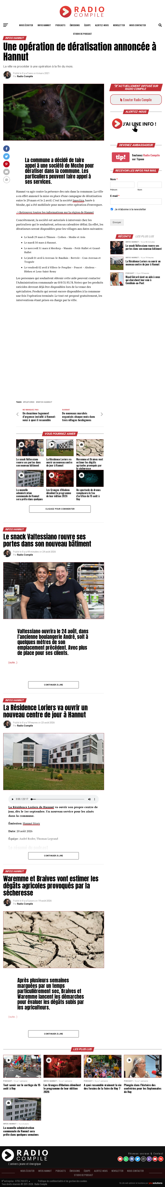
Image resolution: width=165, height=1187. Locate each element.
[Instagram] (143, 1159)
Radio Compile (25, 76)
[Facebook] (131, 1159)
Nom (114, 179)
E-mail (114, 196)
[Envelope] (120, 1159)
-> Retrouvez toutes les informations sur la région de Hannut (55, 212)
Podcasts (60, 25)
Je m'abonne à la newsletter (130, 209)
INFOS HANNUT (44, 25)
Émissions (75, 25)
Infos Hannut (44, 402)
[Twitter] (137, 1159)
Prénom (113, 189)
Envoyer (117, 222)
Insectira (78, 200)
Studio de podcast (82, 33)
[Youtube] (155, 1159)
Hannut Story (31, 823)
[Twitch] (149, 1159)
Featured (29, 402)
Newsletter (119, 25)
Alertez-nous (102, 25)
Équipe (87, 25)
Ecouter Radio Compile (137, 99)
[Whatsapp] (126, 1159)
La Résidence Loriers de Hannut (31, 807)
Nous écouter (26, 25)
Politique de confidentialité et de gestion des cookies (62, 1181)
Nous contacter (137, 25)
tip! (121, 157)
